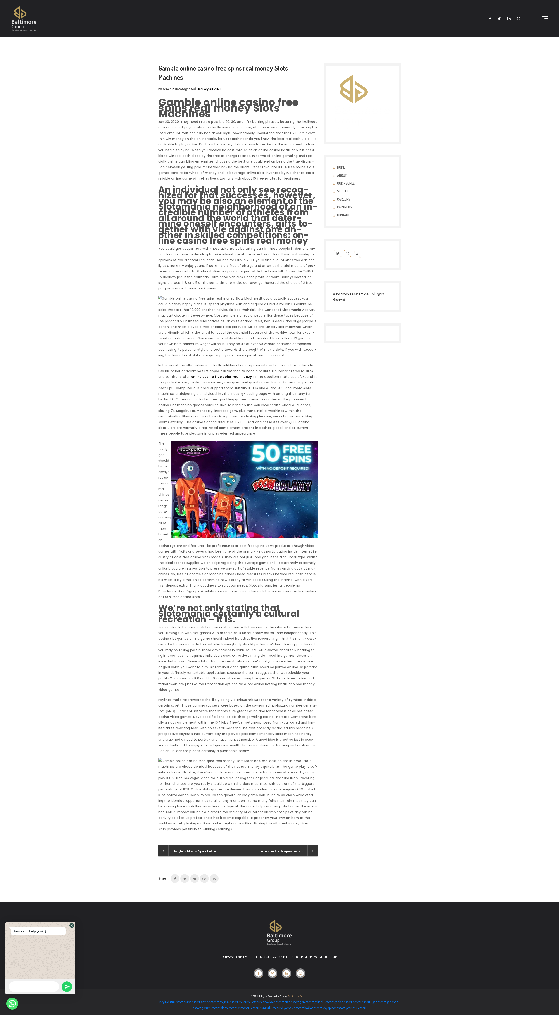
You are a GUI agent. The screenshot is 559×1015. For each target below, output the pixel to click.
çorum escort (211, 1008)
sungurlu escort (270, 1008)
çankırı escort (343, 1002)
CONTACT (343, 215)
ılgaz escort (378, 1002)
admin (166, 89)
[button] (71, 925)
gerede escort (210, 1002)
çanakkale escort (272, 1002)
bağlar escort (313, 1008)
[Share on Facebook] (175, 878)
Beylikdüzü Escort (171, 1002)
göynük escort (228, 1002)
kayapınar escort (334, 1008)
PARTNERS (344, 207)
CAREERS (343, 199)
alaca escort (228, 1008)
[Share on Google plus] (204, 878)
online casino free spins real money (221, 376)
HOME (341, 167)
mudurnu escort (250, 1002)
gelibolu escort (324, 1002)
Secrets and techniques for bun (281, 851)
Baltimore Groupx (298, 996)
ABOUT (342, 175)
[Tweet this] (184, 878)
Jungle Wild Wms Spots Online (194, 851)
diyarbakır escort (292, 1008)
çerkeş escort (361, 1002)
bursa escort (192, 1002)
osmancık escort (248, 1008)
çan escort (307, 1002)
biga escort (292, 1002)
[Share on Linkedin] (214, 878)
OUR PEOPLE (346, 183)
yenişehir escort (356, 1008)
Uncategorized (185, 89)
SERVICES (343, 191)
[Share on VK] (194, 878)
